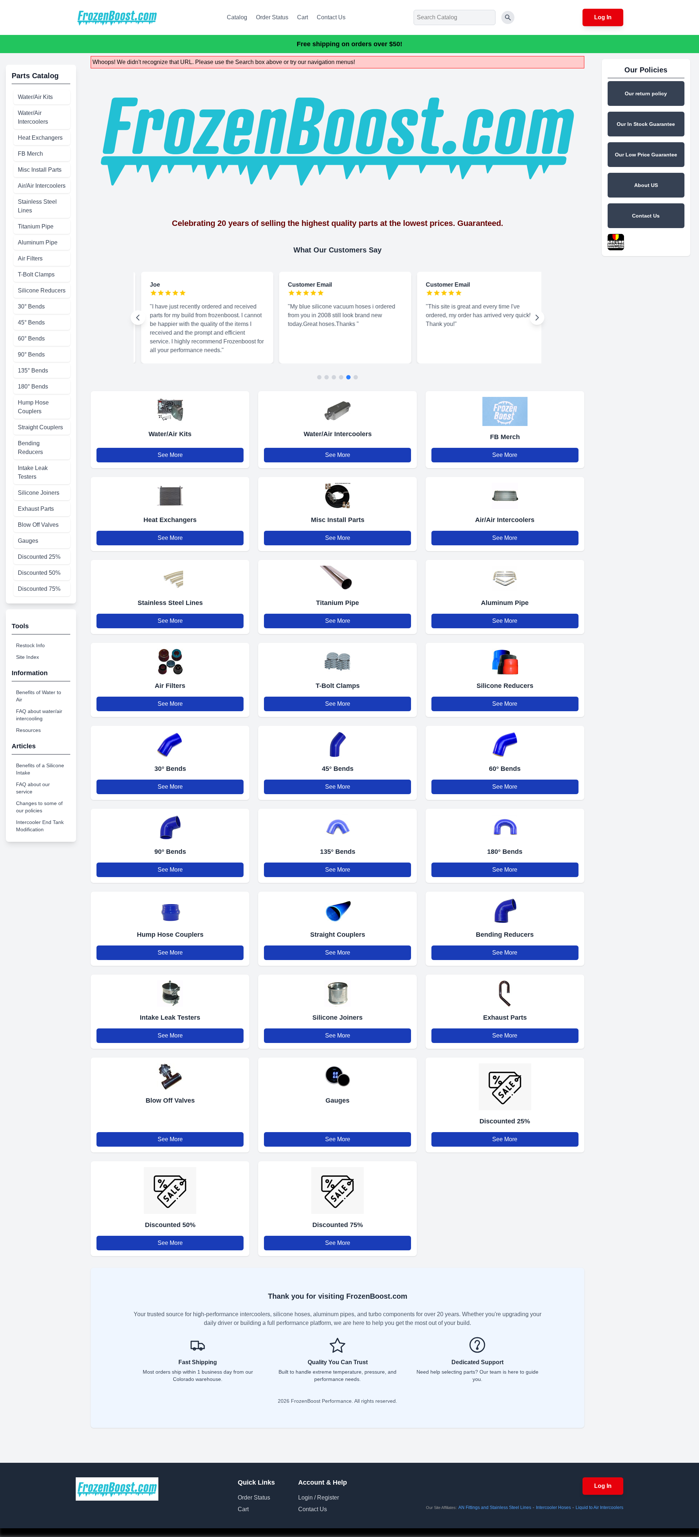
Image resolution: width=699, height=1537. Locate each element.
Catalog (237, 17)
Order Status (272, 17)
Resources (28, 730)
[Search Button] (507, 17)
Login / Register (318, 1497)
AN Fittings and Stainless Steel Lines (494, 1507)
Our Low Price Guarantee (646, 155)
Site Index (27, 657)
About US (646, 185)
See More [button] (170, 455)
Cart (302, 17)
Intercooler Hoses (553, 1507)
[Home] (117, 17)
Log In (603, 17)
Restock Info (30, 645)
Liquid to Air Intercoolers (599, 1507)
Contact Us (331, 17)
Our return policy (646, 93)
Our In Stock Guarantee (646, 124)
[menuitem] (42, 97)
